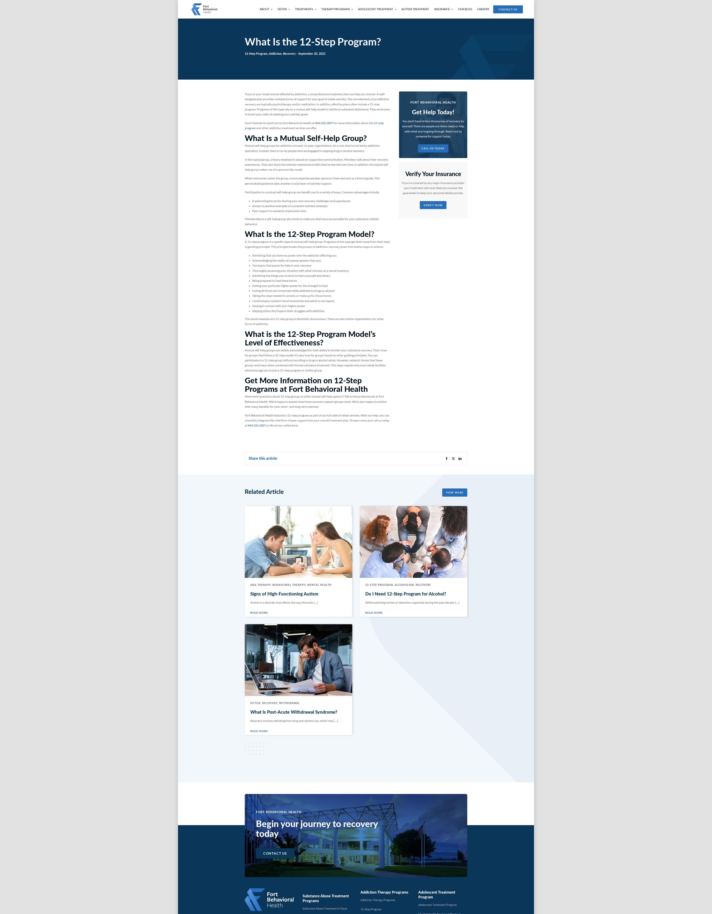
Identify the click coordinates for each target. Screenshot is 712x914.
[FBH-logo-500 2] (269, 889)
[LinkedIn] (460, 458)
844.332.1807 (324, 123)
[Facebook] (446, 458)
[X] (453, 458)
